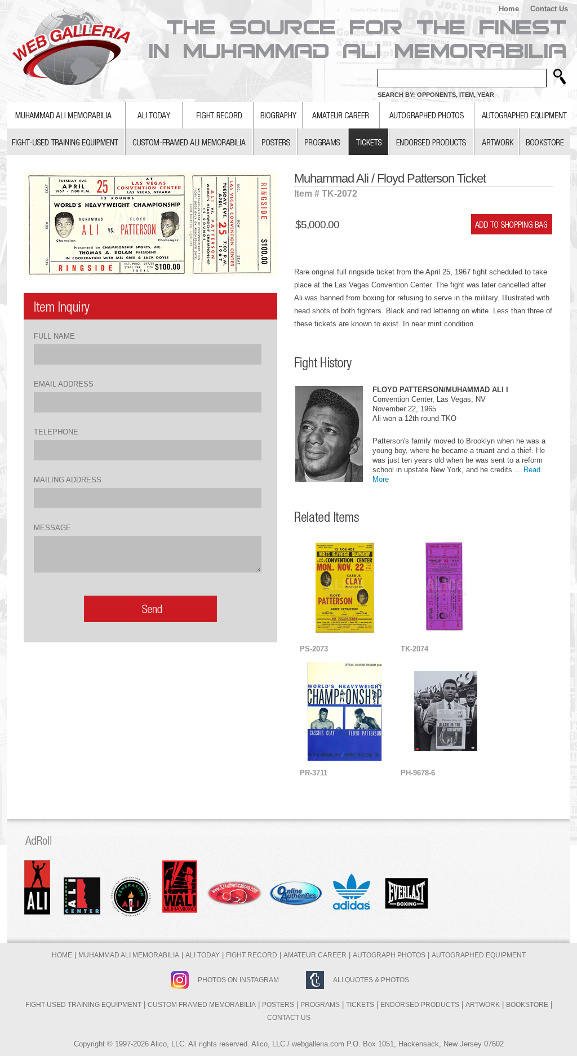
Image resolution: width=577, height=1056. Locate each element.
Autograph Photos (389, 955)
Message (52, 527)
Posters (278, 1005)
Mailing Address (67, 480)
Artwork (482, 1005)
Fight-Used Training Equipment (83, 1005)
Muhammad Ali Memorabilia (128, 955)
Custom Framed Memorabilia (202, 1005)
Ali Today (202, 955)
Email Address (64, 384)
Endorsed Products (419, 1005)
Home (509, 9)
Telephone (56, 432)
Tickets (360, 1005)
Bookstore (527, 1005)
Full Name (54, 336)
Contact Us (549, 9)
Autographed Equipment (479, 955)
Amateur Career (315, 955)
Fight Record (251, 955)
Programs (320, 1005)
